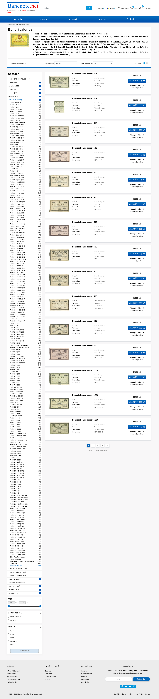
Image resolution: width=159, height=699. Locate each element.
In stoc (13, 620)
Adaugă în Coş (136, 81)
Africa (12, 82)
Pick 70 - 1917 (25, 326)
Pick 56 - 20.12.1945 (25, 279)
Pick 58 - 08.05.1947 (25, 299)
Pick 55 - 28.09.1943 (25, 264)
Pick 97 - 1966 (25, 385)
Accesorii (72, 19)
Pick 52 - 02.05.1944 (25, 242)
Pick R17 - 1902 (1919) (25, 544)
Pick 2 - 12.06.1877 (25, 105)
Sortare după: (49, 63)
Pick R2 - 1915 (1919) (25, 511)
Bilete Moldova (25, 559)
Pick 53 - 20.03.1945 (25, 253)
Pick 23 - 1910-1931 (25, 158)
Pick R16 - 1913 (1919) (25, 542)
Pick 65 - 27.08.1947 (25, 314)
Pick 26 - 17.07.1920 (25, 165)
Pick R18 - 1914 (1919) (25, 546)
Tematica (14, 579)
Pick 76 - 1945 (25, 339)
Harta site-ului (12, 682)
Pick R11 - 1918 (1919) (25, 531)
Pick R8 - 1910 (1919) (25, 524)
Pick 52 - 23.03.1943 (25, 240)
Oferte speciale (50, 677)
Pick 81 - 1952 (25, 350)
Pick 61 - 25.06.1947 (25, 306)
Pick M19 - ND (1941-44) (25, 500)
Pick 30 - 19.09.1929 (25, 173)
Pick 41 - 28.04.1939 (25, 202)
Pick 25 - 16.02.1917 (25, 162)
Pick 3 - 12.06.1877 (25, 107)
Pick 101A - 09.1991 (25, 396)
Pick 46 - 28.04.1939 (25, 215)
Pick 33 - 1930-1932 (25, 180)
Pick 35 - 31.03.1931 (25, 184)
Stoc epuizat (15, 617)
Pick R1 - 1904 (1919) (25, 509)
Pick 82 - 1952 (25, 352)
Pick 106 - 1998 (25, 407)
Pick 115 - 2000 (25, 429)
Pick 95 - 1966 (25, 381)
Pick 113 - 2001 (25, 425)
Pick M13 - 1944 (25, 487)
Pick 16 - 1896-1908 (25, 136)
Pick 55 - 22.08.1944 (25, 268)
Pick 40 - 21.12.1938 (25, 200)
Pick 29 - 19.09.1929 (25, 171)
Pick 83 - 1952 (25, 354)
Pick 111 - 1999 (25, 420)
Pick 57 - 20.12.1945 (25, 284)
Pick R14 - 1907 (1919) (25, 537)
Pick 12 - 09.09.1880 (25, 127)
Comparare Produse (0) (18, 64)
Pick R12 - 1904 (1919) (25, 533)
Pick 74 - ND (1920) (25, 334)
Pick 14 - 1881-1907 (25, 131)
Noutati (47, 679)
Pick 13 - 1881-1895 (25, 129)
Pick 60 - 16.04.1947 (25, 303)
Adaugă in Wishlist (137, 86)
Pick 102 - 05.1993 (25, 398)
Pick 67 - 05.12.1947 (25, 319)
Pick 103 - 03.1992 (25, 401)
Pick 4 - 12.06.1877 (25, 109)
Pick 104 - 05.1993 (25, 403)
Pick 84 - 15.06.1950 (25, 356)
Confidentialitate (120, 694)
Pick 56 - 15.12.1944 (25, 273)
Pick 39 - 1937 (25, 195)
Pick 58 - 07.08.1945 (25, 288)
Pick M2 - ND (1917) (25, 464)
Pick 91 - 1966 (25, 372)
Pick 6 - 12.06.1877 (25, 114)
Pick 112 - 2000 (25, 423)
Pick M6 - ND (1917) (25, 473)
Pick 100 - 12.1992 (25, 392)
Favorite (84, 677)
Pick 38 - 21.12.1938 (25, 193)
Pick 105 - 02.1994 (25, 405)
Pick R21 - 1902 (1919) (25, 553)
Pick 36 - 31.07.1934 (25, 187)
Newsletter (85, 682)
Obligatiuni (25, 564)
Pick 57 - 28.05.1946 (25, 286)
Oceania (13, 96)
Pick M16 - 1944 (25, 493)
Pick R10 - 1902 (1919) (25, 528)
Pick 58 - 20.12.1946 (25, 297)
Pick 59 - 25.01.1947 (25, 301)
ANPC (141, 694)
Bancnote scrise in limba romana (25, 561)
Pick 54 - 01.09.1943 (25, 257)
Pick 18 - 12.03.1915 (25, 140)
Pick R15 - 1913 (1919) (25, 539)
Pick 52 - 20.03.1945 (25, 246)
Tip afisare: (137, 63)
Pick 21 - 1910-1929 (25, 153)
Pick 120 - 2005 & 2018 (25, 445)
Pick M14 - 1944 (25, 489)
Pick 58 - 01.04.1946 (25, 290)
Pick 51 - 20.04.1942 (25, 233)
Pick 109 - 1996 (25, 414)
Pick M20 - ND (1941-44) (25, 502)
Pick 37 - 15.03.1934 (25, 189)
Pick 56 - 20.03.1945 (25, 275)
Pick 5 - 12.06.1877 (25, 112)
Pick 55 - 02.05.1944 (25, 266)
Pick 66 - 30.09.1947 (25, 317)
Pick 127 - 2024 (25, 460)
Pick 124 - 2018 (25, 453)
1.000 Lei (13, 638)
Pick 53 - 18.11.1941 (25, 248)
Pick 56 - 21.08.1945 (25, 277)
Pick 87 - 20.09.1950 (25, 363)
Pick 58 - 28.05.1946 (25, 292)
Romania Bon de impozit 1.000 (85, 370)
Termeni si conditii (13, 679)
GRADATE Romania (17, 569)
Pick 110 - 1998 (25, 418)
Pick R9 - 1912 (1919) (25, 526)
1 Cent (12, 634)
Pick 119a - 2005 (25, 438)
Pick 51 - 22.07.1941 (25, 231)
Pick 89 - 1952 (25, 367)
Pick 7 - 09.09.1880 (25, 116)
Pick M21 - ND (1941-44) (25, 504)
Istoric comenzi (86, 674)
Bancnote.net (23, 694)
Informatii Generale (13, 671)
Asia (12, 89)
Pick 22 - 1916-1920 (25, 156)
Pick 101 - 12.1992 (25, 394)
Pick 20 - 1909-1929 (25, 151)
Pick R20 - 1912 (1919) (25, 550)
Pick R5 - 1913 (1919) (25, 517)
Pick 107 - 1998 (25, 409)
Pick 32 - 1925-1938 (25, 178)
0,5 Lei (12, 631)
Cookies (130, 694)
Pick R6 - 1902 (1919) (25, 520)
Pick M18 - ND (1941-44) (25, 498)
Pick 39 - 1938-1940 (25, 198)
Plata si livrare (12, 677)
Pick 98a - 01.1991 (25, 387)
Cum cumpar (11, 674)
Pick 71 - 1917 (25, 328)
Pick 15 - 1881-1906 (25, 134)
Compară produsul (136, 88)
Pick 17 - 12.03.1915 (25, 138)
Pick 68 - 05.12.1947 (25, 321)
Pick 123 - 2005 (25, 451)
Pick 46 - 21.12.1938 (25, 213)
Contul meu (85, 671)
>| (107, 445)
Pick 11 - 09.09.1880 (25, 125)
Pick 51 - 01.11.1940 (25, 226)
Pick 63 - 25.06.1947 (25, 310)
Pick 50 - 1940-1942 (25, 224)
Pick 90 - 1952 (25, 370)
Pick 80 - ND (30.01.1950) (25, 348)
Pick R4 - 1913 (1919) (25, 515)
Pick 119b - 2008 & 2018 (25, 440)
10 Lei (12, 645)
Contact (130, 19)
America (14, 86)
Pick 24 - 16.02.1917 (25, 160)
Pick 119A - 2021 (25, 442)
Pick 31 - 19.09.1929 (25, 176)
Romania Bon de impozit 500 (84, 123)
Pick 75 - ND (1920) (25, 337)
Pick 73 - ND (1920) (25, 332)
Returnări (48, 674)
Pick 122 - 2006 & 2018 (25, 449)
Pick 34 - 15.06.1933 (25, 182)
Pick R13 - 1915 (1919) (25, 535)
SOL (136, 694)
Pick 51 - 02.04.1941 (25, 228)
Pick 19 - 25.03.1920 (25, 147)
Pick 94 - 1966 (25, 378)
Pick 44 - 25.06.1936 (25, 209)
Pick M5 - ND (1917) (25, 471)
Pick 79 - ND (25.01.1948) (25, 345)
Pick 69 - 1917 (25, 323)
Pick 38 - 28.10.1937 (25, 191)
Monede (43, 19)
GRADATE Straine (17, 572)
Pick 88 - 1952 (25, 365)
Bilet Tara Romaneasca (25, 557)
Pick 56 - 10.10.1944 (25, 270)
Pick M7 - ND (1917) (25, 475)
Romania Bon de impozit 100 (84, 74)
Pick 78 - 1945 (25, 343)
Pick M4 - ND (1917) (25, 469)
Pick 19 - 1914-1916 (25, 142)
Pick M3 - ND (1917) (25, 467)
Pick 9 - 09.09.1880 (25, 120)
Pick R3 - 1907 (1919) (25, 513)
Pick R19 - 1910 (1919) (25, 548)
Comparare (85, 679)
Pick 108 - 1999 (25, 412)
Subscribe (141, 679)
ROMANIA (15, 100)
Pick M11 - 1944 (25, 482)
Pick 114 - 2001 (25, 427)
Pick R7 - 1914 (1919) (25, 522)
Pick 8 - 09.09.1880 (25, 118)
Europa (13, 93)
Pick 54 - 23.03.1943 (25, 255)
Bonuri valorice (25, 566)
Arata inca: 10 (24, 651)
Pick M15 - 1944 (25, 491)
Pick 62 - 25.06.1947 (25, 308)
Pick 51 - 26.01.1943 (25, 235)
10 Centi (13, 641)
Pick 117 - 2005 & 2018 (25, 434)
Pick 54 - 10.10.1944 (25, 262)
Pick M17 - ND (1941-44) (25, 495)
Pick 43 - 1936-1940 (25, 206)
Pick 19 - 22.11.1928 (25, 149)
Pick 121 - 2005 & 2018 (25, 447)
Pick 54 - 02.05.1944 (25, 259)
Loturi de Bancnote (17, 583)
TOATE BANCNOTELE (19, 79)
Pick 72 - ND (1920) (25, 330)
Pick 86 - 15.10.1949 (25, 361)
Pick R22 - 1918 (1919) (25, 555)
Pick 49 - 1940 (25, 222)
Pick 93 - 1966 (25, 376)
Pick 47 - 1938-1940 (25, 217)
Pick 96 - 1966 (25, 383)
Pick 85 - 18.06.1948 (25, 359)
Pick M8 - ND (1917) (25, 478)
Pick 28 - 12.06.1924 (25, 169)
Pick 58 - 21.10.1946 (25, 295)
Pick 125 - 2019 (25, 456)
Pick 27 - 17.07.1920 (25, 167)
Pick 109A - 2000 (25, 416)
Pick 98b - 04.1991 (25, 389)
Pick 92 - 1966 (25, 374)
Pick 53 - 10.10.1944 (25, 251)
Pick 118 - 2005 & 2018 (25, 436)
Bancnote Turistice (17, 576)
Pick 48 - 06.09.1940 (25, 220)
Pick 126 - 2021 (25, 458)
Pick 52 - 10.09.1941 (25, 237)
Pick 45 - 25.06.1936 (25, 211)
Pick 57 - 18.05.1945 (25, 281)
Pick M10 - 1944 (25, 480)
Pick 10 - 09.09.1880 (25, 123)
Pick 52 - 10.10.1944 (25, 244)
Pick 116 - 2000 (25, 431)
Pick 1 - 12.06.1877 (25, 103)
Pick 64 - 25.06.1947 (25, 312)
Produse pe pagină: (87, 63)
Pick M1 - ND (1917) (25, 462)
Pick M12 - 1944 (25, 484)
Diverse (102, 19)
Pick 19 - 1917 (25, 145)
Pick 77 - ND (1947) (25, 341)
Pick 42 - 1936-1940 (25, 204)
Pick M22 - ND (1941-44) (25, 506)
